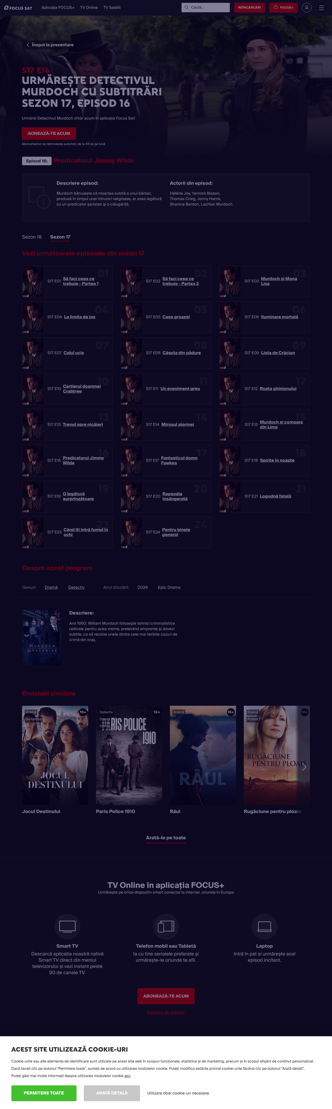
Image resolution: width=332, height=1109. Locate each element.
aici (127, 1076)
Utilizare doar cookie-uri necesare (178, 1093)
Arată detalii (112, 1093)
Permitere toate (44, 1093)
